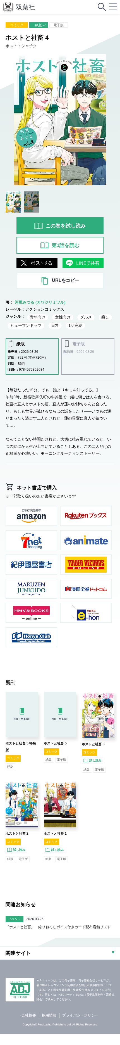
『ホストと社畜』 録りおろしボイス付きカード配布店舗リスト (58, 927)
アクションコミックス (44, 309)
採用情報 (49, 1015)
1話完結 (75, 325)
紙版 (38, 25)
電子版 (59, 25)
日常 (55, 325)
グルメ (86, 317)
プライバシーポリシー (80, 1015)
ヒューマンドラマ (26, 325)
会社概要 (28, 1015)
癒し (105, 317)
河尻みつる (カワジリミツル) (40, 302)
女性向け (63, 317)
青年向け (37, 317)
